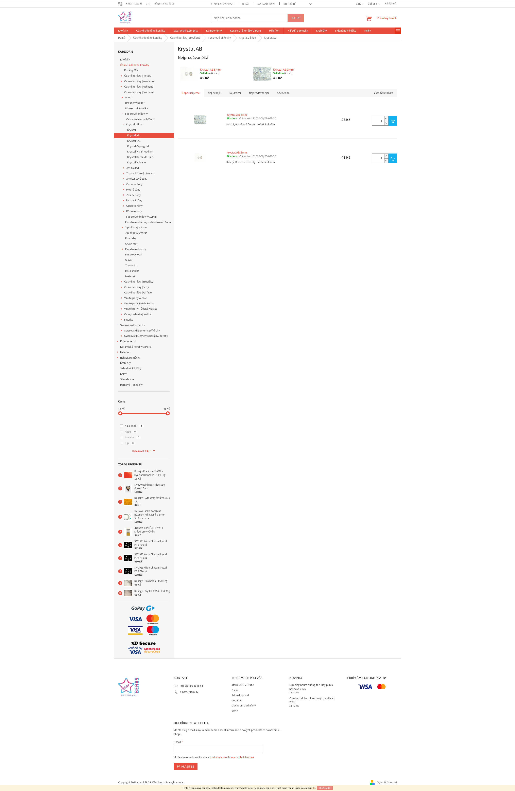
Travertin (130, 266)
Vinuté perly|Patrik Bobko (139, 304)
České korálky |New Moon (139, 81)
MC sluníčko (132, 271)
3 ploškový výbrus (136, 228)
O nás (245, 4)
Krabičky (125, 363)
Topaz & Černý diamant (140, 174)
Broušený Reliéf (134, 103)
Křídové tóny (134, 211)
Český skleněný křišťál (138, 314)
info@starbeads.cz (191, 686)
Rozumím (324, 787)
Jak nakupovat (266, 4)
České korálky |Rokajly (137, 76)
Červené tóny (134, 184)
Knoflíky (125, 60)
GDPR (234, 711)
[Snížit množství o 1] (386, 123)
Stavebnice (127, 379)
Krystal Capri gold (138, 146)
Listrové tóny (134, 200)
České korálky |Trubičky (138, 282)
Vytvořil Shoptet (387, 783)
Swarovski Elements (132, 325)
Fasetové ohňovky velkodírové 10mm (148, 222)
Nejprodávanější (259, 93)
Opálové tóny (134, 206)
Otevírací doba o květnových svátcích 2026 (312, 700)
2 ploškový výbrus (136, 233)
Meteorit (130, 276)
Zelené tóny (133, 195)
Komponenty (128, 341)
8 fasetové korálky (136, 108)
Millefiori (125, 352)
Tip (129, 443)
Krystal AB (133, 135)
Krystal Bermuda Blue (140, 157)
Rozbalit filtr (141, 451)
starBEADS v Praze (222, 4)
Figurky (128, 320)
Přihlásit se (185, 766)
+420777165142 (189, 692)
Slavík (128, 260)
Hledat (296, 18)
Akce (130, 432)
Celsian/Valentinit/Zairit (140, 119)
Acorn (128, 97)
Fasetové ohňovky (136, 114)
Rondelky (131, 238)
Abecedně (283, 93)
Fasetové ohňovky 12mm (141, 217)
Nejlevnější (214, 93)
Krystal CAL (134, 141)
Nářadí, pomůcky (130, 358)
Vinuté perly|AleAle (135, 298)
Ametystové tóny (136, 179)
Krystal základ (134, 125)
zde (313, 788)
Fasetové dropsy (135, 249)
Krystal (131, 130)
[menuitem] (123, 31)
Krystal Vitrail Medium (140, 152)
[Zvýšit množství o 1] (386, 118)
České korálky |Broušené (139, 92)
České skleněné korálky (134, 65)
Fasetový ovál (133, 255)
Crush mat (131, 244)
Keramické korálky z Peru (135, 347)
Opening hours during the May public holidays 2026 (311, 687)
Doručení (289, 4)
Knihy (123, 374)
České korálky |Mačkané (138, 87)
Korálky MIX (131, 70)
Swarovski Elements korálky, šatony (146, 336)
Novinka (132, 437)
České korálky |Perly (136, 287)
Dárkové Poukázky (131, 385)
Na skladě (133, 426)
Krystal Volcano (136, 163)
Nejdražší (235, 93)
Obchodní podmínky (243, 706)
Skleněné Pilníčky (130, 368)
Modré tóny (133, 190)
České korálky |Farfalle (138, 293)
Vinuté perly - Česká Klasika (140, 309)
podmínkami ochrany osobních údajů (232, 757)
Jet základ (132, 168)
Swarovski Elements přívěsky (142, 331)
